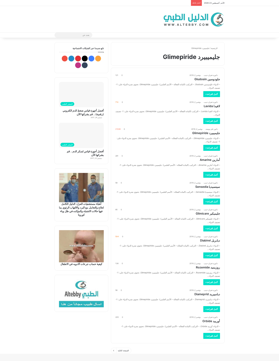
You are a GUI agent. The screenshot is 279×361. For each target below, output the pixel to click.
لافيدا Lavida (212, 106)
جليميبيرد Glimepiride (206, 133)
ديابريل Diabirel (210, 240)
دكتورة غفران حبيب (211, 75)
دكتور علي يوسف (211, 129)
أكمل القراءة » (211, 94)
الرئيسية (214, 48)
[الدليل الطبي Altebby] (193, 19)
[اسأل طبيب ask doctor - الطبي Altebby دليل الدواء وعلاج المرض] (81, 293)
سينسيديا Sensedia (207, 187)
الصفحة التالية (123, 350)
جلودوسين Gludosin (207, 79)
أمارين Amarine (210, 160)
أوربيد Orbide (211, 321)
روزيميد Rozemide (208, 267)
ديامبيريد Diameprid (207, 294)
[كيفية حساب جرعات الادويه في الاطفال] (81, 246)
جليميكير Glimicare (208, 213)
